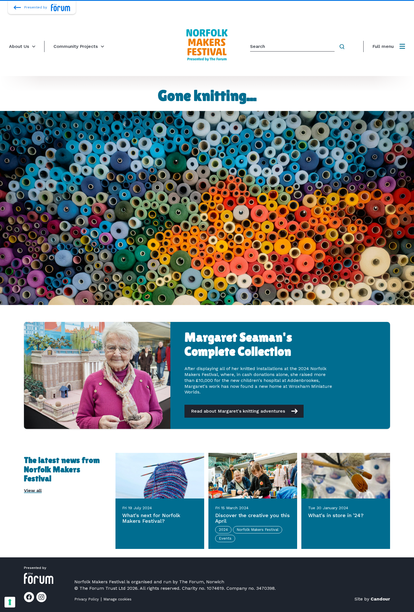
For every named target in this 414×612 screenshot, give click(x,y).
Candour (380, 599)
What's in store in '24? (336, 515)
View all (33, 490)
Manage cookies (117, 599)
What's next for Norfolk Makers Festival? (151, 518)
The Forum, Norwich (201, 581)
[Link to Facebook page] (29, 597)
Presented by (35, 7)
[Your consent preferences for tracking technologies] (10, 602)
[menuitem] (388, 46)
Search (343, 47)
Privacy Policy (86, 599)
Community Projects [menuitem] (76, 46)
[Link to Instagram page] (41, 597)
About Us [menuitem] (19, 46)
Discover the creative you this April (252, 518)
